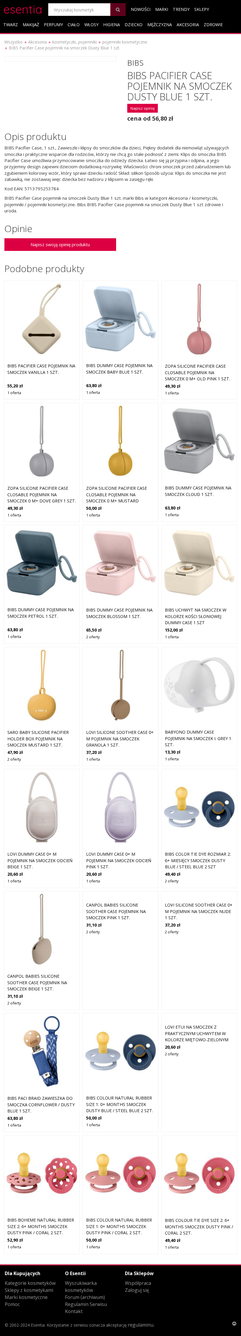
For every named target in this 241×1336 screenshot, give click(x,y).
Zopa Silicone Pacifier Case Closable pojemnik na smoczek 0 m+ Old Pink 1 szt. (197, 372)
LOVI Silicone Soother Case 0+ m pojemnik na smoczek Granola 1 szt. (120, 738)
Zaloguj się (137, 1290)
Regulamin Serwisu (86, 1304)
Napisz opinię (142, 108)
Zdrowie (213, 24)
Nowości (140, 9)
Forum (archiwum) (85, 1297)
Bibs (135, 62)
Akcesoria (188, 24)
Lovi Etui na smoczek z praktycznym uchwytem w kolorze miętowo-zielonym (196, 1033)
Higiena (111, 24)
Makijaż (31, 24)
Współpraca (138, 1283)
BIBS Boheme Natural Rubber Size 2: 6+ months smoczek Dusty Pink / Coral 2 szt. (40, 1226)
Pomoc (12, 1304)
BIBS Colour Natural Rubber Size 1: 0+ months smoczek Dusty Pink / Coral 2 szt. (119, 1226)
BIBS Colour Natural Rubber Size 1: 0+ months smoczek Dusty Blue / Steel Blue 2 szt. (119, 1104)
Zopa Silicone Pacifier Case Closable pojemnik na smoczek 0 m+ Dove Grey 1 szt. (41, 494)
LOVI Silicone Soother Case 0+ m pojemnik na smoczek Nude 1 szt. (198, 911)
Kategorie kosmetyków (30, 1283)
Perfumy (53, 24)
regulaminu (140, 1325)
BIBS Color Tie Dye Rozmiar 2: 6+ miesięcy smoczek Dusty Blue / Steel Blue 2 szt (198, 860)
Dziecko (134, 24)
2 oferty (93, 636)
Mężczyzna (159, 24)
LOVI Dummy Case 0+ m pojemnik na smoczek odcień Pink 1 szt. (118, 860)
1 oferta (14, 392)
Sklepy (201, 9)
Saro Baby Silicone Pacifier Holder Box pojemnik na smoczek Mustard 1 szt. (38, 738)
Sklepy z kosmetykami (29, 1290)
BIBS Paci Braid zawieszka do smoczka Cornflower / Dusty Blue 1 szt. (41, 1104)
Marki (161, 9)
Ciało (74, 24)
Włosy (91, 24)
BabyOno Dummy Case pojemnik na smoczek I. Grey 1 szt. (198, 738)
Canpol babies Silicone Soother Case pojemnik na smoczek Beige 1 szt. (37, 982)
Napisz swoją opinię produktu (60, 244)
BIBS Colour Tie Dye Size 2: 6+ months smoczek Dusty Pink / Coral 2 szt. (199, 1226)
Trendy (181, 9)
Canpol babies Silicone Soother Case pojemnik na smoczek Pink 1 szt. (116, 911)
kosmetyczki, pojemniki (74, 42)
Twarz (10, 24)
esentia (22, 8)
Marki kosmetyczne (26, 1297)
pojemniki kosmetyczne (124, 42)
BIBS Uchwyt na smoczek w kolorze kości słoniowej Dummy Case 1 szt (195, 616)
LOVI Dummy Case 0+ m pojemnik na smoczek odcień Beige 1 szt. (40, 860)
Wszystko (13, 42)
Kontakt (74, 1311)
